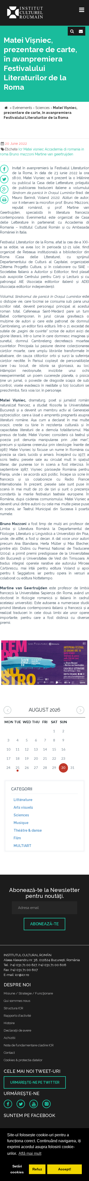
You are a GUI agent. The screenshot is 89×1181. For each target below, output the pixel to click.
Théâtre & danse (28, 830)
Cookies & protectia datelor (23, 1060)
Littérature (23, 800)
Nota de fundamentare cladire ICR (29, 1045)
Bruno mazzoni (21, 154)
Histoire (9, 1023)
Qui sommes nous (17, 1001)
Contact (9, 1052)
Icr (20, 149)
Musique (21, 823)
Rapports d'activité (17, 1015)
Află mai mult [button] (30, 1153)
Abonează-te (44, 924)
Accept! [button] (64, 1169)
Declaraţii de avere (17, 1030)
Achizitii (9, 1038)
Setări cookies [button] (17, 1169)
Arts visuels (23, 807)
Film (17, 838)
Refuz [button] (37, 1169)
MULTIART (22, 846)
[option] (44, 663)
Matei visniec (33, 149)
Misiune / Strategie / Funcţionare (28, 993)
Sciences (21, 815)
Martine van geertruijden (54, 154)
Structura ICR (13, 1008)
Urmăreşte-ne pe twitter (34, 1082)
